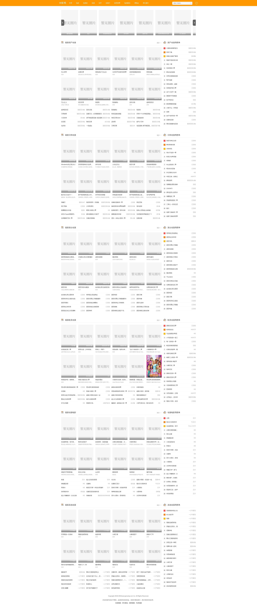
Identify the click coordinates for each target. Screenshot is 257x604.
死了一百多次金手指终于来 (148, 572)
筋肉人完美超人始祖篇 (148, 210)
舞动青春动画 (180, 144)
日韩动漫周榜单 (174, 135)
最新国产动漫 (70, 43)
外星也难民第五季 (148, 399)
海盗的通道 (98, 379)
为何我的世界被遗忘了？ (148, 214)
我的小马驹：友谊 (180, 401)
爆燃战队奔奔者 (123, 214)
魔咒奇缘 (149, 472)
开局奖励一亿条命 (66, 534)
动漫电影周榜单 (174, 412)
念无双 (73, 121)
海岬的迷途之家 (123, 491)
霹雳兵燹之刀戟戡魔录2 (123, 298)
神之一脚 (180, 64)
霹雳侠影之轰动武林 (148, 310)
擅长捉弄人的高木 (180, 192)
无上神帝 (64, 72)
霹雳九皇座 (148, 302)
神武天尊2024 (123, 118)
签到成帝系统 (123, 588)
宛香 (180, 112)
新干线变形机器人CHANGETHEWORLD (91, 195)
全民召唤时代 (123, 584)
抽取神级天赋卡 (180, 558)
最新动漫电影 (70, 412)
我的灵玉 (115, 564)
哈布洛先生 (180, 329)
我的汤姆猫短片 (148, 395)
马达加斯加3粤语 (180, 333)
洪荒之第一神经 (180, 542)
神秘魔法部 (73, 483)
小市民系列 (98, 206)
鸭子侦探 (180, 80)
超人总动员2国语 (98, 479)
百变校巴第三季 (180, 88)
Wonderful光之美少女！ (68, 164)
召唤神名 (180, 530)
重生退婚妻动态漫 (180, 124)
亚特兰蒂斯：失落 (180, 450)
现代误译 (148, 206)
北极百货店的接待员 (98, 491)
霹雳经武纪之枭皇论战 (73, 298)
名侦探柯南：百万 (180, 426)
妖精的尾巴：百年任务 (123, 210)
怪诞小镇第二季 (98, 391)
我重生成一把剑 (180, 546)
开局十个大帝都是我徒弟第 (148, 114)
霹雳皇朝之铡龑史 (98, 302)
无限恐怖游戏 (148, 576)
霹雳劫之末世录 (73, 306)
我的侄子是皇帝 (180, 582)
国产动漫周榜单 (174, 43)
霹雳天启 (180, 261)
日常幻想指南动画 (180, 76)
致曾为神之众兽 (180, 140)
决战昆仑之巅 (148, 588)
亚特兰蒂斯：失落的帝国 (123, 487)
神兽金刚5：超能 (180, 84)
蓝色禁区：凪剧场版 (101, 442)
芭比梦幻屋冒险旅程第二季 (73, 387)
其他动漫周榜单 (174, 505)
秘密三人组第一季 (180, 357)
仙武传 (73, 125)
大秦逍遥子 (133, 534)
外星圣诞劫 (148, 387)
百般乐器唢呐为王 (180, 534)
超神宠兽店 (150, 102)
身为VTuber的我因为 (73, 214)
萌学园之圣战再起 (98, 295)
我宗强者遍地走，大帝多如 (148, 580)
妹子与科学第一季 (180, 116)
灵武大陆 (132, 102)
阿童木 (73, 487)
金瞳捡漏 (180, 550)
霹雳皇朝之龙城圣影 (98, 306)
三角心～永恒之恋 (180, 204)
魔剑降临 (98, 564)
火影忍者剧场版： (180, 430)
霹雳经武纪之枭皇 (180, 301)
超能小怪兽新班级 (123, 395)
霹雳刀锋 (148, 295)
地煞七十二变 (82, 564)
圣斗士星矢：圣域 (180, 458)
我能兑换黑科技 (83, 534)
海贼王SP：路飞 (180, 470)
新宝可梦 (132, 164)
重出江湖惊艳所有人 (98, 572)
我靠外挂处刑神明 (73, 580)
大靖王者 (115, 534)
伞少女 (123, 479)
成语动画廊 (98, 257)
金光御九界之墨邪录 (73, 295)
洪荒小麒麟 (73, 588)
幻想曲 (73, 391)
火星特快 (148, 491)
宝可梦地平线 (151, 195)
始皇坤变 (98, 534)
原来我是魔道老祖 (135, 72)
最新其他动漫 (70, 505)
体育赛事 (117, 3)
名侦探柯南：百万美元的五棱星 (71, 442)
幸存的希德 (180, 493)
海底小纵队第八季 (84, 379)
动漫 (93, 3)
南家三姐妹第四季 (180, 216)
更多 (158, 43)
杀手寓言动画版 (100, 195)
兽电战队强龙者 (117, 195)
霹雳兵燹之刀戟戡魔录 (98, 298)
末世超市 (180, 578)
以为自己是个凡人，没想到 (98, 576)
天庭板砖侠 (148, 118)
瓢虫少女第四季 (73, 399)
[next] (194, 23)
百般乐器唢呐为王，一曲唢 (123, 580)
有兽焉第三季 (180, 68)
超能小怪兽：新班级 (148, 391)
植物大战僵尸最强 (180, 56)
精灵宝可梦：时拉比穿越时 (98, 487)
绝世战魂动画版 (123, 114)
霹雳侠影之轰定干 (180, 265)
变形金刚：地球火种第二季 (120, 349)
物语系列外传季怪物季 (123, 206)
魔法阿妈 (115, 257)
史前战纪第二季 (66, 349)
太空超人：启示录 (180, 397)
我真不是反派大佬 (180, 60)
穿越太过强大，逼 (180, 526)
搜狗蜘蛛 (132, 603)
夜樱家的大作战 (73, 210)
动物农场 (98, 495)
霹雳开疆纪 (73, 302)
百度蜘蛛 (118, 603)
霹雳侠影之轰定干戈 (123, 310)
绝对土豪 (180, 570)
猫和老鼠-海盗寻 (180, 361)
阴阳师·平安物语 (180, 96)
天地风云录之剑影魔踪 (85, 257)
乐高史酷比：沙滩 (180, 393)
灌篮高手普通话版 (66, 472)
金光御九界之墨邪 (180, 289)
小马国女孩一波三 (180, 337)
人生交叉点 (115, 164)
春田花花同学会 (134, 287)
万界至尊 (123, 125)
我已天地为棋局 (98, 580)
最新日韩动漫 (70, 135)
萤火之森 (180, 434)
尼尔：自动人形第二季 (123, 218)
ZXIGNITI (180, 188)
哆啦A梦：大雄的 (180, 478)
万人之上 (64, 102)
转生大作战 (81, 472)
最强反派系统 (73, 576)
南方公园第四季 (98, 399)
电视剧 (85, 3)
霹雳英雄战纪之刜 (180, 269)
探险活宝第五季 (180, 325)
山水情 (97, 472)
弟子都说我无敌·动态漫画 (98, 118)
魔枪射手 (73, 572)
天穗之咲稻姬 (98, 218)
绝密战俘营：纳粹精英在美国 (70, 379)
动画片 (108, 3)
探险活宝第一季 (180, 373)
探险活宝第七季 (180, 377)
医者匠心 (98, 584)
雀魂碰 (180, 160)
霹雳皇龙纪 (133, 257)
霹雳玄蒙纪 (150, 257)
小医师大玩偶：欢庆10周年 (121, 379)
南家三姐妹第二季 (180, 212)
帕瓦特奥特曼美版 (180, 345)
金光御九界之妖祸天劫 (102, 287)
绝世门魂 (180, 52)
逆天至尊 (81, 102)
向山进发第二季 (180, 164)
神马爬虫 (125, 603)
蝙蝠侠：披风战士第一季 (123, 403)
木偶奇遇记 (133, 442)
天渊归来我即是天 (180, 48)
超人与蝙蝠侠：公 (180, 474)
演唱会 (136, 3)
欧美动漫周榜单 (174, 320)
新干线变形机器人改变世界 (138, 195)
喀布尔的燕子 (82, 442)
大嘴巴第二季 (180, 365)
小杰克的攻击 (180, 442)
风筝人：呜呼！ (100, 349)
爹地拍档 (180, 180)
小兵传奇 (73, 118)
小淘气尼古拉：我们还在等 (148, 403)
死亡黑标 (73, 206)
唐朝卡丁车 (150, 534)
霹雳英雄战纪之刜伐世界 (69, 257)
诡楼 (180, 518)
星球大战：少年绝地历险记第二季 (88, 349)
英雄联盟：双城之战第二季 (138, 379)
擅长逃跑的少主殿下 (98, 214)
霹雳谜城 (123, 306)
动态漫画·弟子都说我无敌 (148, 125)
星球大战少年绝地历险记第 (73, 395)
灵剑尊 (123, 121)
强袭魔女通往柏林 (180, 184)
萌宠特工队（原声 (180, 489)
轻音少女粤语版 (180, 156)
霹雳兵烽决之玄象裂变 (119, 287)
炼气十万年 (148, 121)
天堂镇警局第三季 (180, 385)
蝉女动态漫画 (180, 72)
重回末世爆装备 (151, 564)
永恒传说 (180, 148)
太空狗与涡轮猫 (148, 495)
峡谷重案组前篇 (180, 104)
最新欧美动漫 (70, 320)
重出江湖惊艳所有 (180, 538)
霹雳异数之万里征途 (148, 306)
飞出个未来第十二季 (136, 349)
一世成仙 (98, 125)
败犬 (180, 208)
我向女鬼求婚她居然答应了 (69, 564)
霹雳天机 (64, 287)
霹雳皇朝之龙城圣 (180, 253)
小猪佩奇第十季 (151, 349)
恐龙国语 (180, 389)
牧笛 (73, 479)
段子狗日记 (180, 100)
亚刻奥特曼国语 (151, 164)
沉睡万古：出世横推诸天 (98, 114)
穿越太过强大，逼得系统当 (123, 576)
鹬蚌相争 (115, 472)
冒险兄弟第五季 (180, 353)
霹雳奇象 (148, 298)
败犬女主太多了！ (66, 195)
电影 (77, 3)
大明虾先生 (180, 574)
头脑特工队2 (123, 483)
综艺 (100, 3)
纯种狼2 (132, 472)
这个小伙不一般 (180, 92)
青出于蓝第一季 (180, 152)
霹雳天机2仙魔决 (83, 287)
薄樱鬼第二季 (180, 196)
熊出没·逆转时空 (148, 483)
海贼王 (73, 202)
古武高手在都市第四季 (119, 72)
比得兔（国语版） (180, 481)
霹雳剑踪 (123, 295)
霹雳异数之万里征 (180, 257)
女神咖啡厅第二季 (73, 218)
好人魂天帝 (180, 514)
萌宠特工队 (98, 403)
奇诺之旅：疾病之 (180, 176)
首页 (70, 3)
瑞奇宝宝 (180, 369)
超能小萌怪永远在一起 (98, 395)
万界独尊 (73, 114)
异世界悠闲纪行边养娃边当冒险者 (88, 164)
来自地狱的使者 (180, 586)
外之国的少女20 (180, 172)
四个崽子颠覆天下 (98, 588)
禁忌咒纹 (148, 202)
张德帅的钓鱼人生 (180, 510)
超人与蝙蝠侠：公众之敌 (73, 495)
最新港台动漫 (70, 228)
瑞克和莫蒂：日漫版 (98, 202)
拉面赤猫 (148, 218)
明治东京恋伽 (180, 168)
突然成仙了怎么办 (101, 72)
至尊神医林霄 (180, 554)
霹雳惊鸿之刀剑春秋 (123, 302)
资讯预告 (146, 3)
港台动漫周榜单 (174, 228)
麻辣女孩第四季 (123, 387)
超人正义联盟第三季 (123, 399)
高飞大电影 (73, 403)
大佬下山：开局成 (180, 108)
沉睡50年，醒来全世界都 (123, 572)
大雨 (180, 418)
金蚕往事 (81, 72)
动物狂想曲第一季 (123, 202)
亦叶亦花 (98, 164)
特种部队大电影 (180, 381)
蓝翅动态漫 (180, 120)
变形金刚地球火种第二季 (123, 391)
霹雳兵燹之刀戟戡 (180, 245)
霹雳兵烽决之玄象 (180, 281)
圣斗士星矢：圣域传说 (123, 495)
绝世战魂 (149, 72)
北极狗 (98, 483)
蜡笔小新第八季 (98, 210)
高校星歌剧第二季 (180, 200)
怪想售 (97, 102)
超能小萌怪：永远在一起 (148, 479)
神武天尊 (98, 121)
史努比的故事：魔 (180, 349)
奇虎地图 (139, 603)
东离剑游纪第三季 (152, 287)
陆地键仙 (115, 102)
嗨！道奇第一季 (180, 341)
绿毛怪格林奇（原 (180, 485)
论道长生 (132, 564)
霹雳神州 (98, 310)
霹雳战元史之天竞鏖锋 (73, 310)
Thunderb (180, 277)
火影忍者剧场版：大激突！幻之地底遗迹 (125, 442)
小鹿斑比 (148, 487)
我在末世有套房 (73, 584)
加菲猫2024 (73, 491)
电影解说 (127, 3)
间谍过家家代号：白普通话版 (156, 442)
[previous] (62, 23)
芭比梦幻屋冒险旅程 (98, 387)
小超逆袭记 (148, 584)
